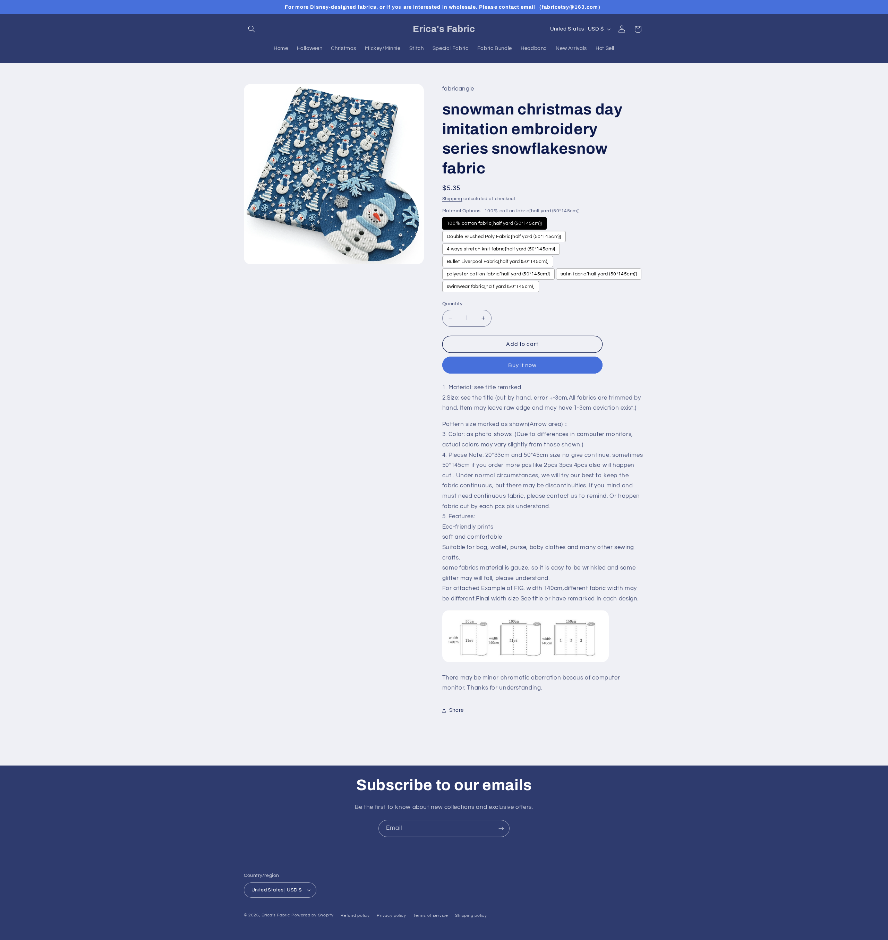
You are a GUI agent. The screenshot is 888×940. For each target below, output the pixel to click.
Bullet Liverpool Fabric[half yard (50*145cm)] (498, 261)
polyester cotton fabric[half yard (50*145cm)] (498, 274)
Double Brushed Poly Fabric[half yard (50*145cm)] (504, 236)
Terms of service (430, 915)
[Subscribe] (501, 828)
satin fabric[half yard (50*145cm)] (599, 274)
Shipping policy (471, 915)
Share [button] (456, 710)
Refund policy (355, 915)
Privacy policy (391, 915)
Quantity (452, 303)
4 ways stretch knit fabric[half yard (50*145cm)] (501, 249)
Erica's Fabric (276, 915)
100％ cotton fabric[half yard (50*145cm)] (494, 223)
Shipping (452, 199)
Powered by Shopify (312, 915)
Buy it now (522, 365)
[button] (252, 29)
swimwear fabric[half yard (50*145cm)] (491, 286)
